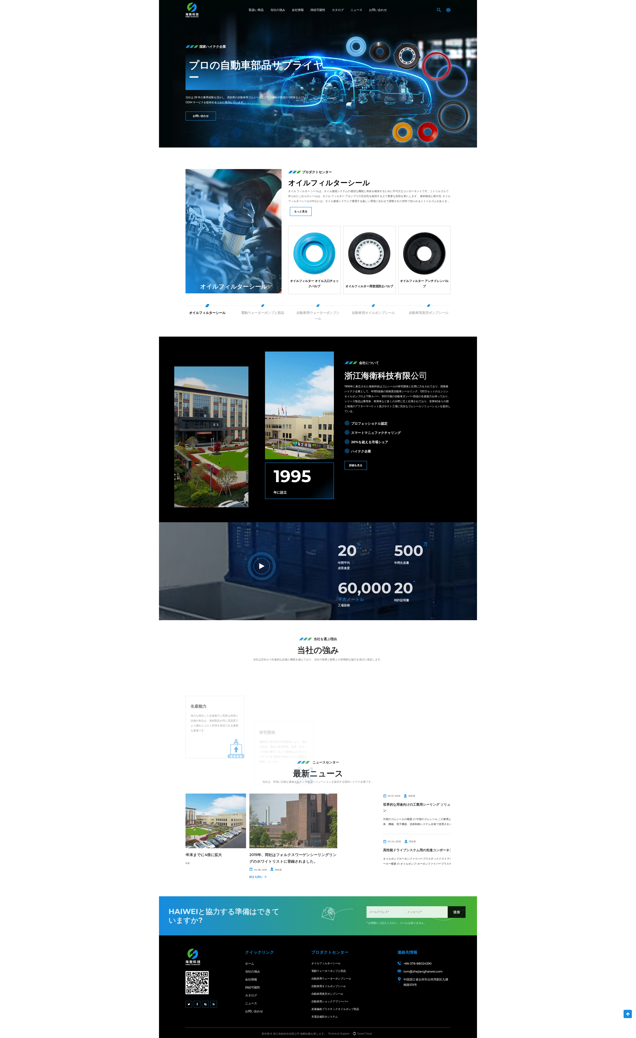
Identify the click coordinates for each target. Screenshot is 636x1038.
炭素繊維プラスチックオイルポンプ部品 (335, 1009)
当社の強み (277, 10)
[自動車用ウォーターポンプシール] (234, 231)
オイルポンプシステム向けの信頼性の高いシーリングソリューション (410, 816)
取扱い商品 (256, 10)
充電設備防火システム (324, 1016)
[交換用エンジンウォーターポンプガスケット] (369, 260)
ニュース (356, 10)
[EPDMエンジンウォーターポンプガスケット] (424, 260)
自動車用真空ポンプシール (327, 993)
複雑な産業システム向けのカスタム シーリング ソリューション (410, 862)
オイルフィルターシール (326, 963)
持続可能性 (317, 10)
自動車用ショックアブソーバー (329, 1001)
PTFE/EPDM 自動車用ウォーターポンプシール (314, 283)
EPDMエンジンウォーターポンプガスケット (424, 283)
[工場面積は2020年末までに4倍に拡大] (229, 821)
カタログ (338, 10)
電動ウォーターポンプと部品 (328, 971)
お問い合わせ (378, 10)
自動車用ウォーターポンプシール (233, 283)
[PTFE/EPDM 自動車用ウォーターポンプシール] (314, 260)
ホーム (249, 963)
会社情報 (298, 10)
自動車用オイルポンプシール (328, 986)
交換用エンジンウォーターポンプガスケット (369, 283)
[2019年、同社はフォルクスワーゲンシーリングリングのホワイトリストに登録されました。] (320, 821)
